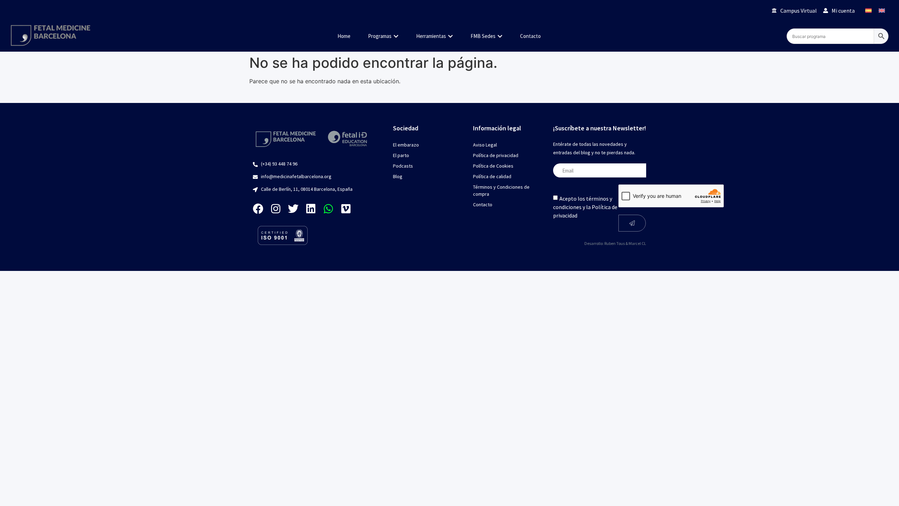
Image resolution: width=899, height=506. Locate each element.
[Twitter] (293, 208)
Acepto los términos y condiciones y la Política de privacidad (585, 207)
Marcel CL (637, 243)
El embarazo (406, 145)
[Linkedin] (311, 208)
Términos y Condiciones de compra (501, 190)
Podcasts (403, 166)
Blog (397, 176)
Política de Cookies (493, 166)
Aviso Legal (485, 145)
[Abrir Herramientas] (450, 36)
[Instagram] (275, 208)
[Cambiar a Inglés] (881, 10)
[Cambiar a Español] (868, 10)
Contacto (482, 204)
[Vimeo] (346, 208)
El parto (401, 155)
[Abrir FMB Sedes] (500, 36)
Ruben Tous (614, 243)
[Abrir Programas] (396, 36)
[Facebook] (258, 208)
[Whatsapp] (328, 208)
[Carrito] (756, 10)
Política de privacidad (495, 155)
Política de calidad (492, 176)
